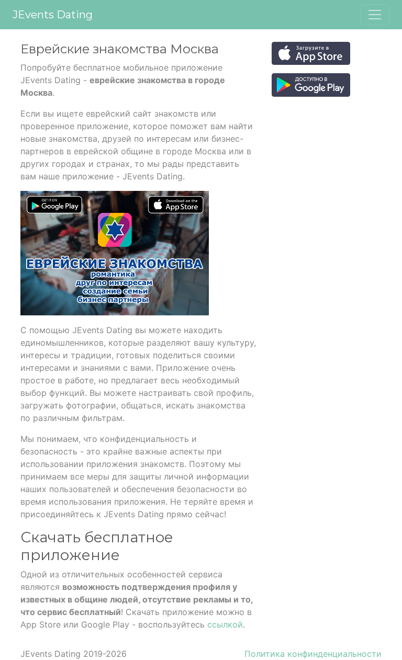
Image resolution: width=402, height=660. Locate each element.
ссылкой (225, 624)
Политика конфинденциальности (313, 653)
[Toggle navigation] (374, 14)
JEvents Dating (53, 14)
